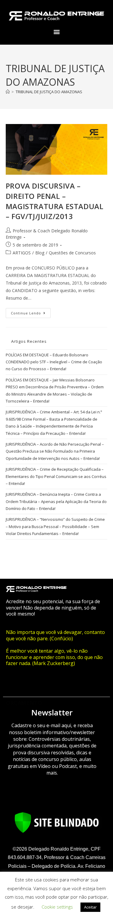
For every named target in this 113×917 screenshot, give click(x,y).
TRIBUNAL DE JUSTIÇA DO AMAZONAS (49, 91)
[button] (56, 32)
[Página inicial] (8, 91)
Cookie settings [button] (57, 907)
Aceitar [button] (90, 907)
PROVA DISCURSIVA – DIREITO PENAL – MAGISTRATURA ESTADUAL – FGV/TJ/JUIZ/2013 (55, 201)
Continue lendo (31, 311)
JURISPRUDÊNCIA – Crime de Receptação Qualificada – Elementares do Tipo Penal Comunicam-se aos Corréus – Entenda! (56, 476)
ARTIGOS (22, 253)
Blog (39, 253)
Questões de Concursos (72, 253)
